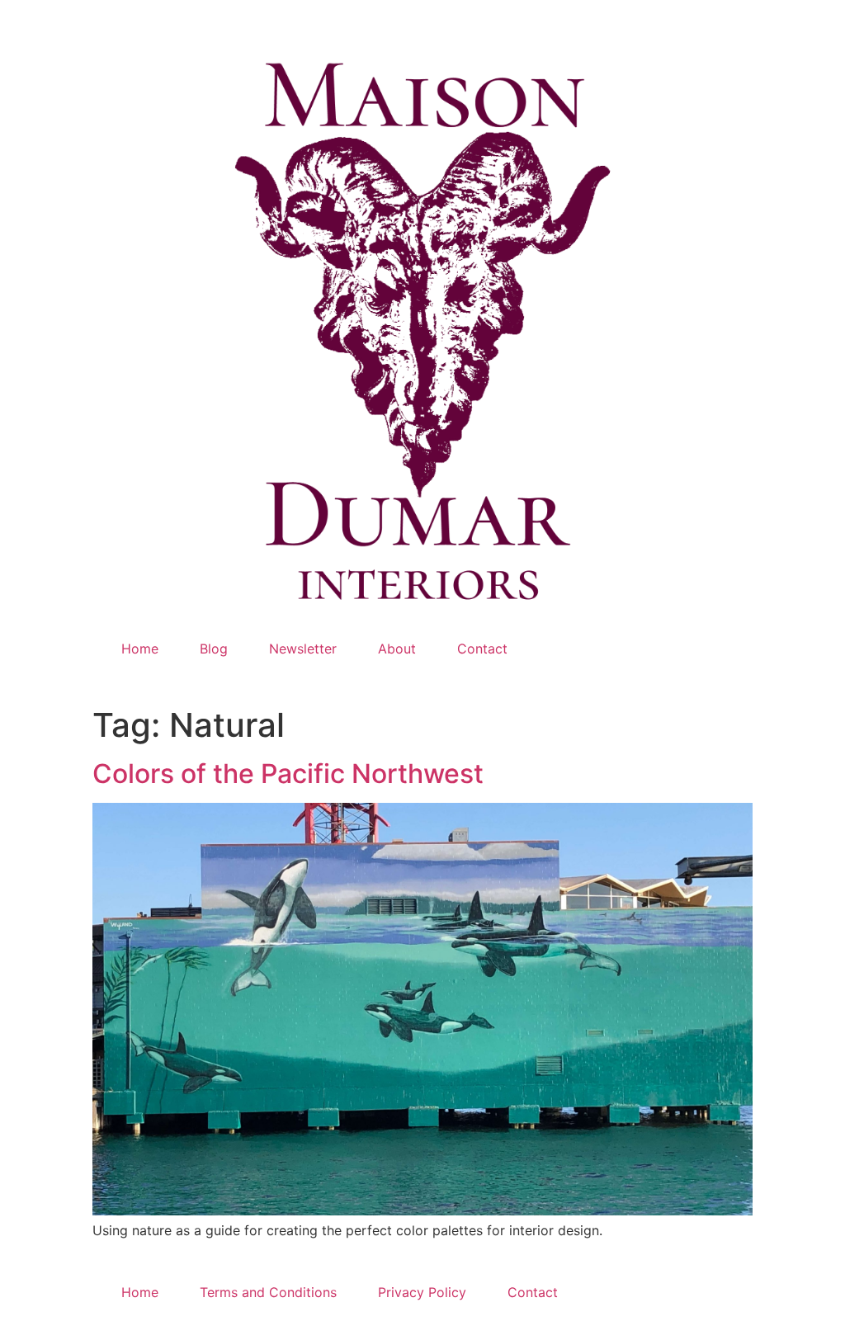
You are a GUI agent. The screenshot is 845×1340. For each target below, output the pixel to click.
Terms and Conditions (268, 1292)
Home (139, 648)
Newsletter (303, 648)
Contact (482, 648)
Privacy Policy (422, 1292)
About (397, 648)
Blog (214, 648)
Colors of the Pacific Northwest (288, 773)
